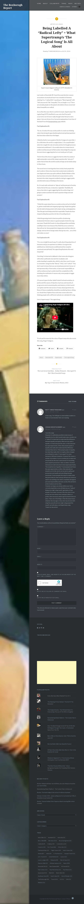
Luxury (63, 856)
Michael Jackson (55, 863)
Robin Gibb (60, 873)
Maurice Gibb (43, 863)
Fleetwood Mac (43, 850)
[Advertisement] (56, 672)
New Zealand (54, 866)
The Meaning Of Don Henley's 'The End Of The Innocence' (60, 703)
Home (39, 3)
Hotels (41, 853)
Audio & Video (65, 6)
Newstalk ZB (49, 357)
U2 (62, 879)
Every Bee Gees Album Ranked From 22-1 (58, 696)
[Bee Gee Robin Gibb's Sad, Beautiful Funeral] (56, 741)
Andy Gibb (42, 837)
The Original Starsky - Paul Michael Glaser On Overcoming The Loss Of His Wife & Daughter (60, 711)
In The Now (57, 853)
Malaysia (54, 860)
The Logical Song (69, 357)
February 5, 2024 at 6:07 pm (53, 429)
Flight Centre (56, 850)
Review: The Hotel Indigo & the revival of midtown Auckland (53, 792)
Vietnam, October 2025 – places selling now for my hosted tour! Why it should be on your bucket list (56, 797)
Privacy (68, 898)
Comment (40, 526)
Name (39, 548)
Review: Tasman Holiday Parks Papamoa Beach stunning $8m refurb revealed (56, 802)
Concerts (41, 847)
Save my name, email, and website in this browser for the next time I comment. (56, 575)
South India (55, 876)
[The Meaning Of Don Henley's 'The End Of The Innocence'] (56, 699)
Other (74, 6)
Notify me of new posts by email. (48, 597)
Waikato (41, 882)
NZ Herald (65, 866)
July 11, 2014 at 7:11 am (52, 412)
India (48, 853)
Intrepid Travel (69, 853)
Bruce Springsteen (65, 840)
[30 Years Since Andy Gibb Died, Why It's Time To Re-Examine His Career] (56, 747)
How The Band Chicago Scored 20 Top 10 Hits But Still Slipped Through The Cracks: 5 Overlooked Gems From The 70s (61, 728)
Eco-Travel (51, 847)
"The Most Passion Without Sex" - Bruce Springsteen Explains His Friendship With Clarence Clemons (61, 768)
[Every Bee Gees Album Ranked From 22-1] (56, 693)
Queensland (42, 873)
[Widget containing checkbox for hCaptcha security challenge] (49, 583)
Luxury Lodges (43, 860)
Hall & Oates (67, 850)
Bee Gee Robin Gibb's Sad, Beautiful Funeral (59, 744)
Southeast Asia (43, 876)
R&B (51, 873)
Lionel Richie (53, 856)
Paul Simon (67, 869)
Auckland (51, 837)
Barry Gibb (42, 840)
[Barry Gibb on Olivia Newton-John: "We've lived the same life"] (56, 733)
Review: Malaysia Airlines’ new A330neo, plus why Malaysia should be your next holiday (56, 784)
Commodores (61, 844)
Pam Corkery (42, 869)
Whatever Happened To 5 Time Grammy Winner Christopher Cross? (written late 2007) (60, 759)
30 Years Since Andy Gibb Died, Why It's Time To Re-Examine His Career (61, 751)
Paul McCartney (55, 869)
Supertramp (58, 357)
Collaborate (54, 3)
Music (70, 3)
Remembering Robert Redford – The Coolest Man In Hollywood (54, 789)
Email (39, 556)
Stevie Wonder (66, 876)
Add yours (72, 401)
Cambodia (41, 844)
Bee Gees (78, 3)
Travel (63, 3)
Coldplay (50, 844)
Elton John (62, 847)
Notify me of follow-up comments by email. (52, 591)
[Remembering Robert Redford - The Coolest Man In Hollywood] (56, 715)
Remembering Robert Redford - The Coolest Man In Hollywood (61, 719)
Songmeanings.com (54, 121)
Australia (61, 837)
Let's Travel (42, 856)
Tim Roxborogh (43, 635)
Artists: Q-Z (54, 24)
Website (39, 564)
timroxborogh (54, 51)
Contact (64, 898)
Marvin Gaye (65, 860)
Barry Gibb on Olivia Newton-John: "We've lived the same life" (61, 737)
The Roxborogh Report (12, 6)
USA (68, 879)
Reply (75, 409)
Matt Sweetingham (53, 410)
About (45, 3)
